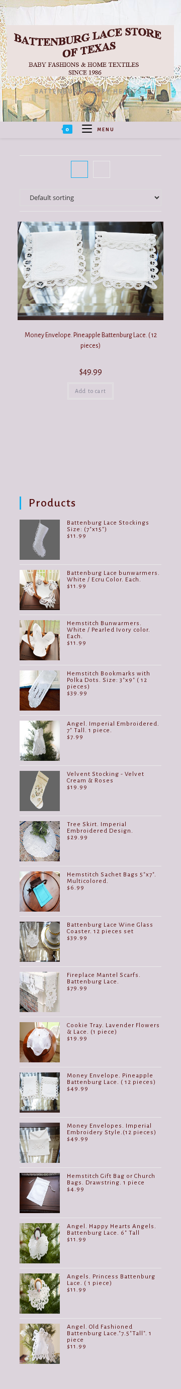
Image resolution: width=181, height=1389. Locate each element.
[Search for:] (118, 129)
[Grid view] (79, 169)
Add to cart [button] (90, 391)
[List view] (101, 169)
